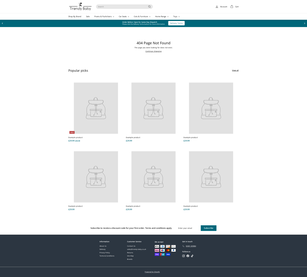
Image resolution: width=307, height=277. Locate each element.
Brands (129, 259)
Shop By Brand (74, 16)
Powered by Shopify (152, 272)
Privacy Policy (105, 253)
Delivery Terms (175, 23)
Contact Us (131, 246)
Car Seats (123, 16)
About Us (103, 246)
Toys (175, 16)
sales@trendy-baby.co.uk (136, 249)
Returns (130, 253)
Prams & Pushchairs (103, 16)
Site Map (130, 256)
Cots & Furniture (141, 16)
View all (235, 70)
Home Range (161, 16)
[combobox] (124, 6)
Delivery (103, 249)
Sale (88, 16)
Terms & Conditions (107, 256)
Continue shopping (153, 51)
